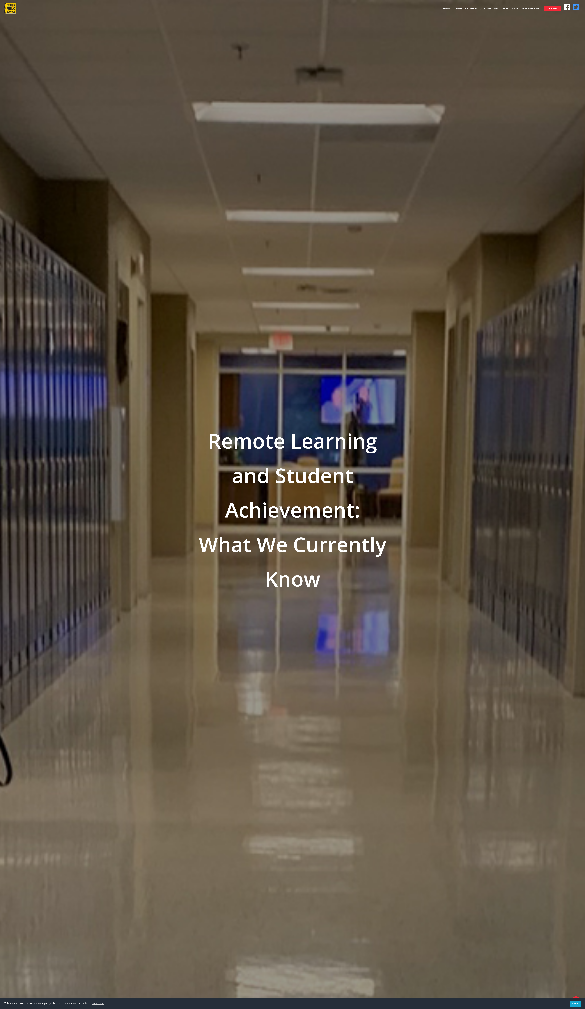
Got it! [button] (575, 1003)
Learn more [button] (98, 1003)
